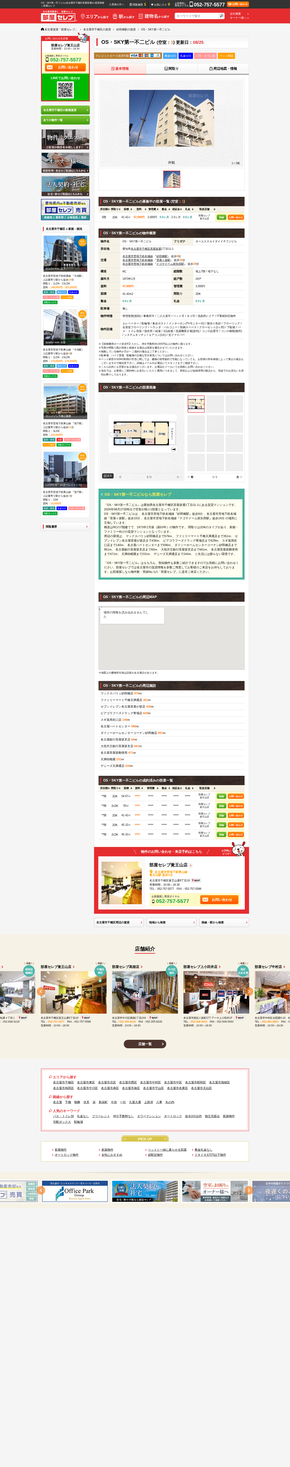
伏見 (86, 1102)
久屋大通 (135, 1102)
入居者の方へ (116, 4)
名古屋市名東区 (177, 1088)
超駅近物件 (155, 1154)
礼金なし (83, 1116)
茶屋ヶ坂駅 (163, 260)
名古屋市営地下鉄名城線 (137, 256)
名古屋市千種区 (140, 248)
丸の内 (169, 1102)
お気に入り (162, 4)
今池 (114, 1102)
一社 (123, 1102)
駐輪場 (78, 1122)
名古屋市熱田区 (63, 1088)
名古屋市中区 (173, 1082)
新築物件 (229, 1116)
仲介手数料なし (123, 1116)
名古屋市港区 (110, 1088)
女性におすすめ (111, 1154)
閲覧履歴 (139, 4)
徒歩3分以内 (193, 1116)
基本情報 (122, 68)
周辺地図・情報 (225, 68)
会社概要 (235, 13)
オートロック (173, 1116)
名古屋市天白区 (201, 1088)
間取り (174, 68)
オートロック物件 (67, 1154)
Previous (41, 991)
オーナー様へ (238, 17)
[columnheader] (104, 209)
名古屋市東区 (86, 1082)
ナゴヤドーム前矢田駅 (170, 263)
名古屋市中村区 (150, 1082)
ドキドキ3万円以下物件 (210, 1154)
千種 (68, 1102)
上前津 (148, 1102)
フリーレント (101, 1116)
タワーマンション (149, 1116)
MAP (197, 880)
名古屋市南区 (131, 1088)
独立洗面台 (212, 1116)
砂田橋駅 (162, 256)
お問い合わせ (236, 217)
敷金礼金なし (204, 1149)
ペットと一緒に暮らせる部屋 (167, 1149)
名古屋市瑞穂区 (219, 1082)
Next (249, 991)
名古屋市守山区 (153, 1088)
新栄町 (103, 1102)
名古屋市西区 (128, 1082)
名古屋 (57, 1102)
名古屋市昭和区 (195, 1082)
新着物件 (61, 1149)
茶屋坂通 (155, 248)
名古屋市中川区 (87, 1088)
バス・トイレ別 (63, 1116)
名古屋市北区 (107, 1082)
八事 (159, 1102)
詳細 (221, 217)
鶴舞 (77, 1102)
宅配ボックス (62, 1122)
